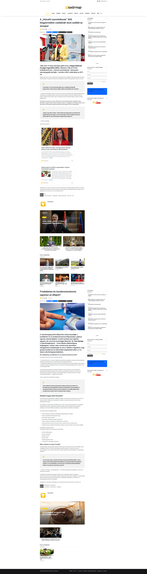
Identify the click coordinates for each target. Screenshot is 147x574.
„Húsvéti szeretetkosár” (47, 195)
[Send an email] (46, 29)
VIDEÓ (98, 13)
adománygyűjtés (54, 195)
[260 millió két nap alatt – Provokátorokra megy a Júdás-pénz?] (62, 278)
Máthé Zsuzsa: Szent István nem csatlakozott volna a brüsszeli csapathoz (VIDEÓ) (53, 222)
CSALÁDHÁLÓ (70, 13)
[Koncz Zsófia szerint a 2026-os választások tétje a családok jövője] (78, 278)
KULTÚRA (81, 13)
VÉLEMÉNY (58, 13)
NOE (73, 195)
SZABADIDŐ (87, 13)
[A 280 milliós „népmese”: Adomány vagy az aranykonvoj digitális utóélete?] (47, 278)
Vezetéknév (89, 74)
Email (88, 71)
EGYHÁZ (63, 13)
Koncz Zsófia (69, 195)
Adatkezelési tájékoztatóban (97, 81)
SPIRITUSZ (93, 13)
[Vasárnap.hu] (73, 7)
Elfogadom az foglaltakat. (96, 81)
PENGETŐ (76, 13)
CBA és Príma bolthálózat (62, 195)
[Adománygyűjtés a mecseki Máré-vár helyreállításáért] (62, 262)
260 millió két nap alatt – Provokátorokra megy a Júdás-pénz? (61, 283)
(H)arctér (44, 217)
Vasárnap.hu (44, 29)
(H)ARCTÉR (48, 13)
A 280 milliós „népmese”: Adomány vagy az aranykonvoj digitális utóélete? (46, 283)
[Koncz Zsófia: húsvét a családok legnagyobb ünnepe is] (78, 262)
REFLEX (53, 13)
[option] (62, 221)
